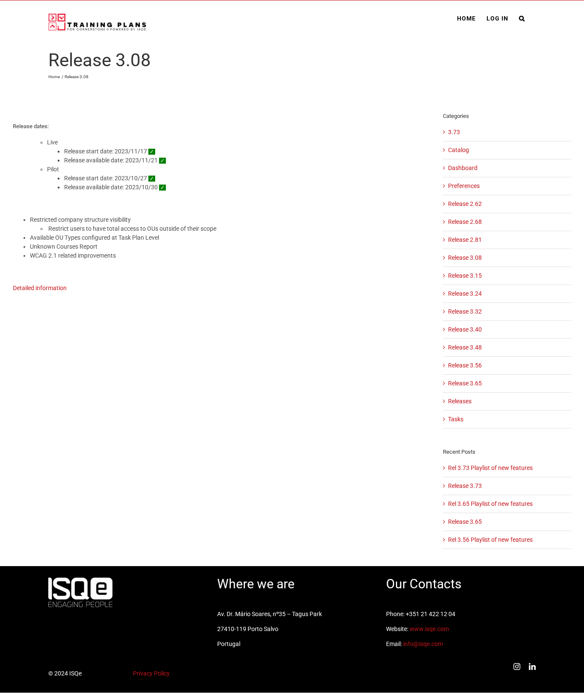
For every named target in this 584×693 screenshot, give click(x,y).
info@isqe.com (423, 643)
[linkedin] (532, 666)
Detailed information (40, 288)
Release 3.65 (465, 383)
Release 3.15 (465, 275)
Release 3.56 (465, 365)
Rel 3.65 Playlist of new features (490, 503)
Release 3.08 (465, 257)
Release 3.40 (465, 329)
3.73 (454, 132)
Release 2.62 (465, 203)
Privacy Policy (151, 673)
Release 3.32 (465, 311)
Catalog (458, 150)
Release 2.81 (465, 239)
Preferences (464, 185)
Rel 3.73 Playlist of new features (490, 467)
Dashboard (463, 167)
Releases (460, 401)
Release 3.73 (465, 485)
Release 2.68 (465, 221)
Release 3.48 (465, 347)
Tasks (455, 419)
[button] (522, 18)
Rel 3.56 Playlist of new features (490, 539)
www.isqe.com (429, 628)
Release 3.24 (465, 293)
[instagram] (516, 666)
